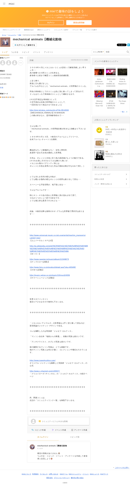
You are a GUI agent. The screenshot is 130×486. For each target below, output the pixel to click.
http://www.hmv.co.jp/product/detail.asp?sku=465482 (53, 267)
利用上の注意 (99, 179)
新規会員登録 (79, 23)
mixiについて (26, 474)
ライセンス (44, 474)
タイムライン (42, 437)
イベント (36, 52)
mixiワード (104, 474)
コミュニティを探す (61, 30)
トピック (25, 52)
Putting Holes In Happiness (122, 81)
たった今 (40, 448)
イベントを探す (91, 30)
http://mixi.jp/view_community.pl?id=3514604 (49, 110)
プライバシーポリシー (62, 478)
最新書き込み (29, 30)
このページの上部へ (122, 468)
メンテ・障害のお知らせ (103, 184)
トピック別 (74, 437)
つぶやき (14, 52)
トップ (4, 52)
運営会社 (49, 478)
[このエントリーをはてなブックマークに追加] (128, 46)
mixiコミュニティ (75, 474)
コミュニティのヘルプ (102, 174)
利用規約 (35, 474)
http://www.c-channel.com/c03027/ (45, 371)
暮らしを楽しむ (111, 142)
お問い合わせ (53, 474)
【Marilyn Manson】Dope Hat (99, 103)
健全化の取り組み (77, 478)
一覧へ (122, 112)
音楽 (19, 35)
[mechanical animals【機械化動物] (32, 446)
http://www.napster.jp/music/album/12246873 (49, 259)
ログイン (51, 23)
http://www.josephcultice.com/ (42, 360)
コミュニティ (12, 35)
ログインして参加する (26, 45)
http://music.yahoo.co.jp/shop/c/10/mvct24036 (50, 275)
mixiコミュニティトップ (11, 30)
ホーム (4, 35)
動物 (3, 97)
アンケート (48, 52)
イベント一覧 (77, 30)
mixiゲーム (64, 474)
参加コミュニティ (43, 30)
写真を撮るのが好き (113, 154)
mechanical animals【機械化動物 (52, 446)
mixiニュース (94, 474)
